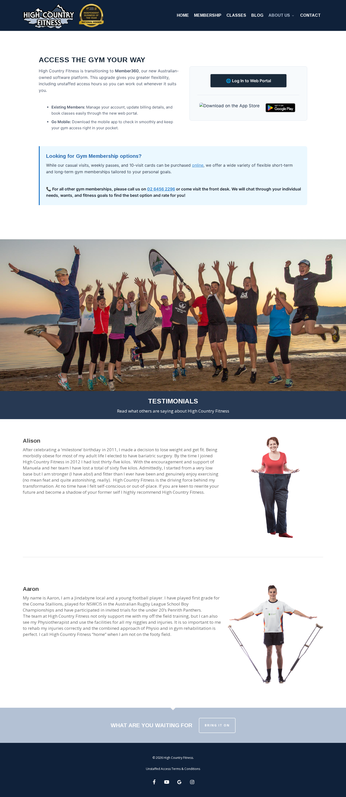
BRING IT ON (217, 725)
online (197, 165)
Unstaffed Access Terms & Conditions (173, 769)
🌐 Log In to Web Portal (248, 80)
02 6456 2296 (161, 188)
